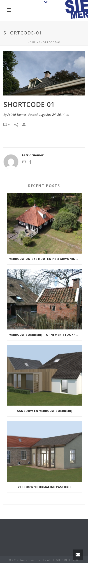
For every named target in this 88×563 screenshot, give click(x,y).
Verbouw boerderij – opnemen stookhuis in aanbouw (45, 335)
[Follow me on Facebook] (30, 162)
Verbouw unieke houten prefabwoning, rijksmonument (45, 259)
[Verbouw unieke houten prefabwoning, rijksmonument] (44, 223)
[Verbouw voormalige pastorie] (44, 451)
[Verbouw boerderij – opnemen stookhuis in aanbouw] (44, 299)
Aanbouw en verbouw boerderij (44, 411)
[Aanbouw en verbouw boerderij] (44, 375)
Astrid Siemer (16, 114)
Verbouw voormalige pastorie (44, 487)
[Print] (26, 124)
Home (32, 42)
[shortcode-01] (44, 73)
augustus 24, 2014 (52, 114)
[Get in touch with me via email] (24, 162)
